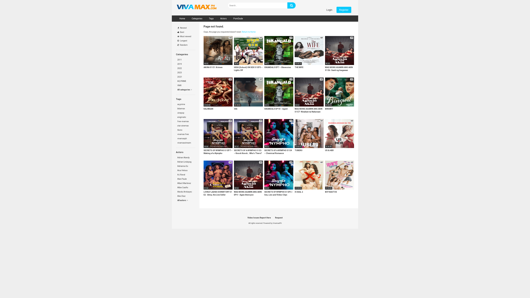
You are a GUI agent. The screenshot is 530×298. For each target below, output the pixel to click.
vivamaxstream (184, 143)
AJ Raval (181, 175)
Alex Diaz (181, 196)
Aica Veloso (182, 170)
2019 (179, 64)
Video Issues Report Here (259, 218)
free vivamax (183, 121)
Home (182, 18)
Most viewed (185, 36)
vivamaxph (182, 138)
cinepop (180, 113)
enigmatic (181, 117)
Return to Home (249, 32)
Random (184, 45)
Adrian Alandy (183, 157)
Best (182, 32)
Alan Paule (182, 179)
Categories (197, 18)
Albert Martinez (184, 183)
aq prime (181, 104)
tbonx (179, 130)
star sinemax (183, 126)
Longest (183, 41)
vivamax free (183, 134)
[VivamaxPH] (196, 7)
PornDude (238, 18)
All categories (184, 90)
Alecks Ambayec (184, 192)
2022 (179, 68)
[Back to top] (520, 289)
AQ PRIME (181, 81)
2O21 (179, 77)
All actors (182, 200)
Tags (211, 18)
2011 (179, 60)
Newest (183, 28)
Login (329, 9)
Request (279, 218)
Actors (223, 18)
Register (344, 9)
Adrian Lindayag (184, 162)
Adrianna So (182, 166)
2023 (179, 72)
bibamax (181, 108)
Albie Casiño (182, 187)
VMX (179, 85)
